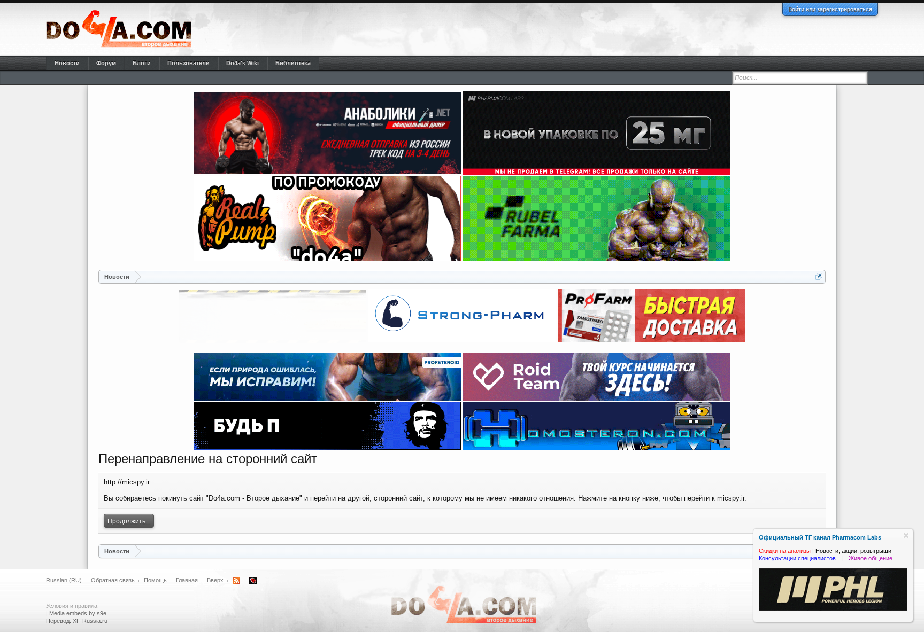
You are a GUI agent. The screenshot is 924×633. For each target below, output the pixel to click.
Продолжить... (128, 521)
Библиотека (293, 63)
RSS (236, 580)
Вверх (215, 580)
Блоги (142, 63)
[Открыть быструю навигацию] (818, 276)
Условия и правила (71, 606)
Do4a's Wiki (242, 63)
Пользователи (188, 63)
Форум (106, 63)
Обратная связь (113, 580)
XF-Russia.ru (90, 621)
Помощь (155, 580)
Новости (67, 63)
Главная (187, 580)
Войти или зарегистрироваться (830, 9)
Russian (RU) (64, 580)
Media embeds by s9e (77, 613)
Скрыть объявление (906, 536)
